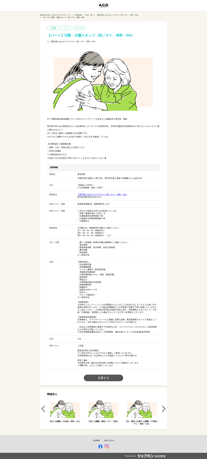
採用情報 (78, 15)
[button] (163, 409)
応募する (103, 377)
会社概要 (96, 440)
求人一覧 (89, 15)
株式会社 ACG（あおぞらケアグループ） (55, 15)
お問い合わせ (109, 440)
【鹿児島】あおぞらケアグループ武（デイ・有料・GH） (117, 15)
